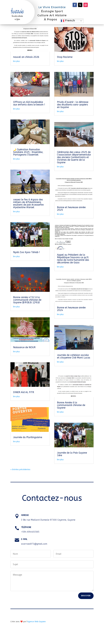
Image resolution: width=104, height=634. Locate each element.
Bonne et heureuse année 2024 (71, 309)
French (69, 20)
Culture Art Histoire (52, 16)
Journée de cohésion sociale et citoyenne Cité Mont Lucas (73, 356)
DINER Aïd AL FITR (23, 392)
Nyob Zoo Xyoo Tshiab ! (26, 252)
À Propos (50, 20)
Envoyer (86, 595)
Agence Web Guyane (36, 621)
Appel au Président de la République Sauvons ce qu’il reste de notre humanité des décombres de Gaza (73, 258)
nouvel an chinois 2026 (26, 56)
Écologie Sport (52, 11)
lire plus (16, 61)
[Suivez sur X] (80, 5)
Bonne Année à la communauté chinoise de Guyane (71, 405)
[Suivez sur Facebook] (75, 5)
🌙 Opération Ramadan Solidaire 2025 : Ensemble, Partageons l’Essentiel (28, 152)
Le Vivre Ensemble (52, 7)
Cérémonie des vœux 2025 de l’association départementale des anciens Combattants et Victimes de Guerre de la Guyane (74, 157)
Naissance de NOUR (24, 347)
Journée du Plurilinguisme (27, 437)
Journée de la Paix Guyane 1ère (72, 454)
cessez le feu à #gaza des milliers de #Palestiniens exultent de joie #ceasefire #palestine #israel (28, 203)
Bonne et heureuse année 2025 (71, 208)
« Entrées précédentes (20, 469)
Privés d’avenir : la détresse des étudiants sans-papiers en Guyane (72, 105)
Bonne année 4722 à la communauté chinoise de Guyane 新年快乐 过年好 (27, 300)
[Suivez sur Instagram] (85, 5)
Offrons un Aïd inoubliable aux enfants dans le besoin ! (29, 103)
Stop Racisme (64, 56)
